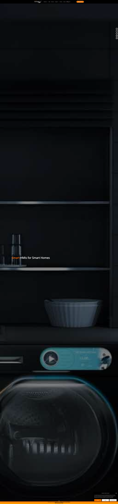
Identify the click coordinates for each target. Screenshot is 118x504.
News (49, 1)
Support (56, 1)
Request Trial (80, 1)
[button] (116, 493)
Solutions (45, 1)
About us (52, 1)
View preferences (113, 500)
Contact (64, 1)
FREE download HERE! (59, 502)
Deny (105, 500)
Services (61, 1)
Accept (98, 500)
